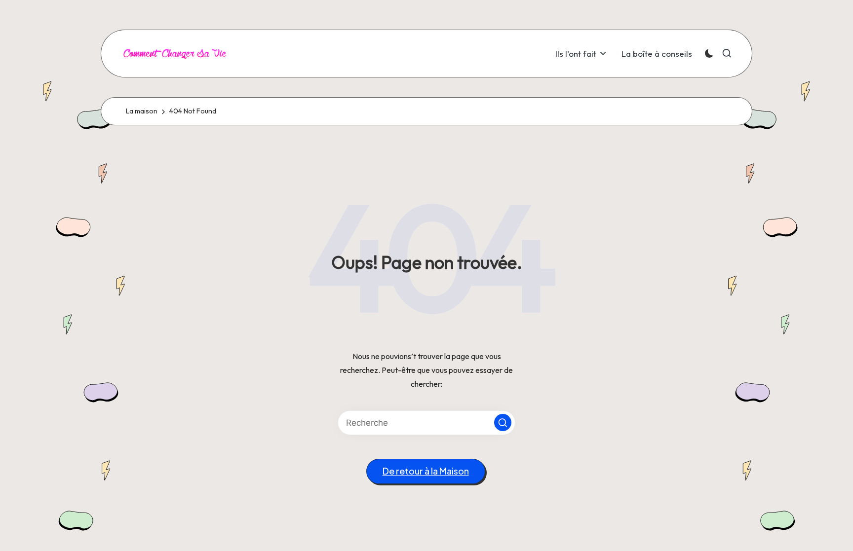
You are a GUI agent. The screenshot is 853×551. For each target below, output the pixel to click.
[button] (502, 422)
